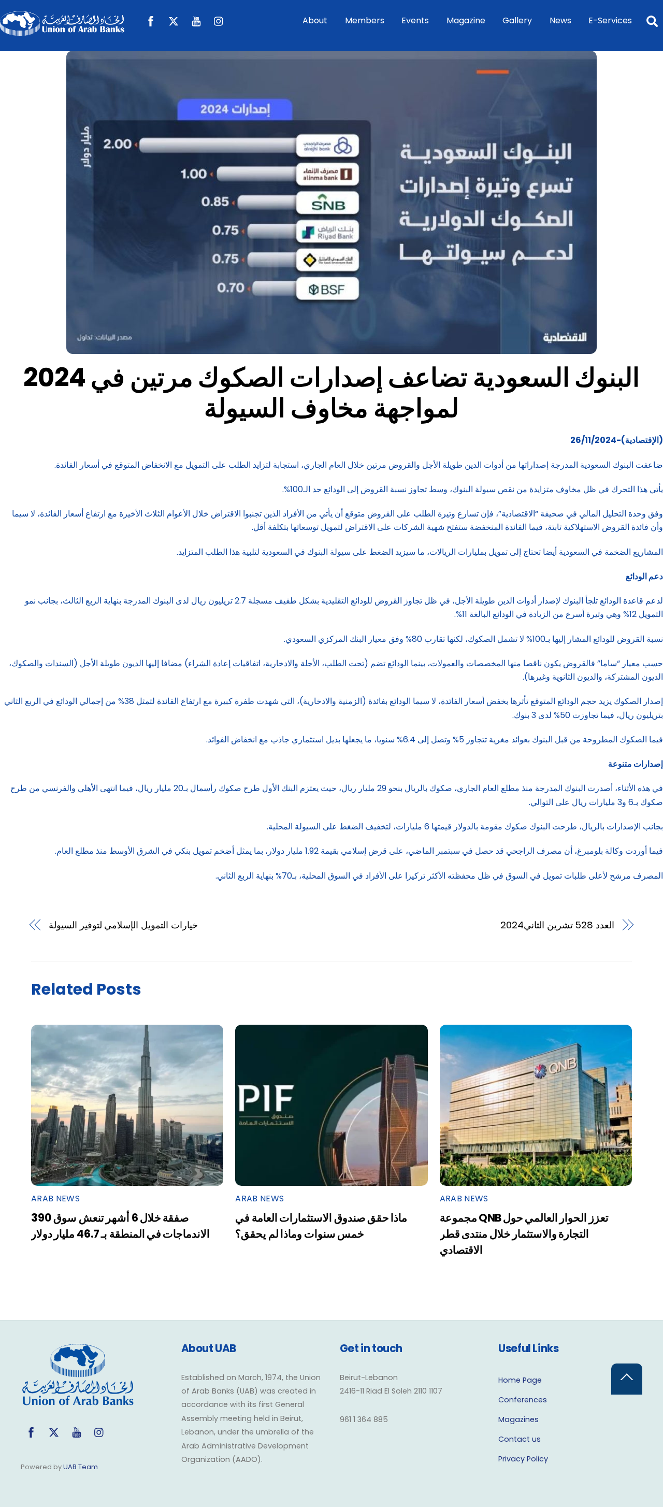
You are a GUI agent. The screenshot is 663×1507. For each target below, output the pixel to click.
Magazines (518, 1419)
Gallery (517, 20)
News (560, 20)
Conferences (522, 1400)
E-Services (610, 20)
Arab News (55, 1198)
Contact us (519, 1439)
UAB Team (80, 1467)
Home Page (520, 1380)
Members (364, 20)
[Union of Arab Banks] (62, 31)
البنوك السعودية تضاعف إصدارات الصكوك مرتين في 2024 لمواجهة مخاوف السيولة (331, 393)
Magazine (465, 20)
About (314, 20)
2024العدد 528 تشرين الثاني (557, 924)
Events (415, 20)
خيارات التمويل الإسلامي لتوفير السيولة (123, 924)
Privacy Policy (523, 1459)
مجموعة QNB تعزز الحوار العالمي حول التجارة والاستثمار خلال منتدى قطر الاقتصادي (524, 1233)
